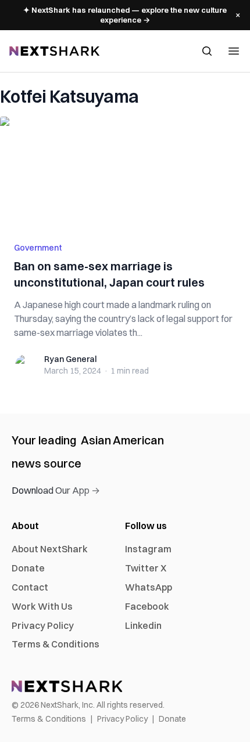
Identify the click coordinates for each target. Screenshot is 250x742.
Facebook (147, 606)
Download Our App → (56, 490)
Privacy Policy (43, 625)
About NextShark (50, 549)
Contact (30, 587)
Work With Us (42, 606)
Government (38, 247)
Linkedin (143, 625)
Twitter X (145, 568)
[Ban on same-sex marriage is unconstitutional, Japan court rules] (125, 172)
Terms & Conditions (55, 644)
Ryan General (70, 359)
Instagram (148, 549)
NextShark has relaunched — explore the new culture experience (125, 14)
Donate (28, 568)
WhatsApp (148, 587)
